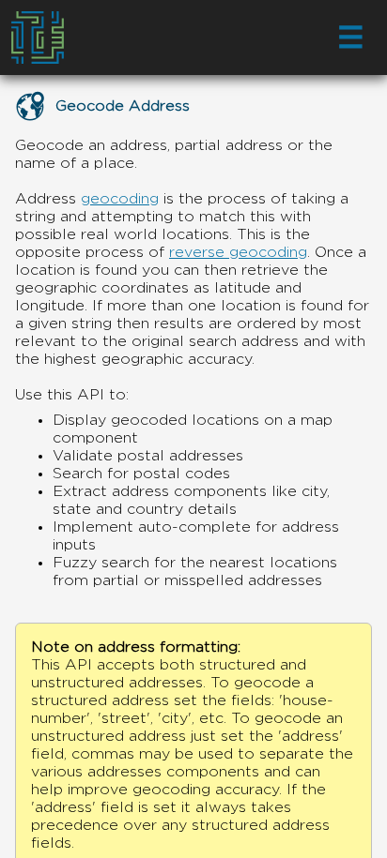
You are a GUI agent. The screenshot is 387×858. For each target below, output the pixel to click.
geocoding (120, 198)
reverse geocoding (238, 252)
